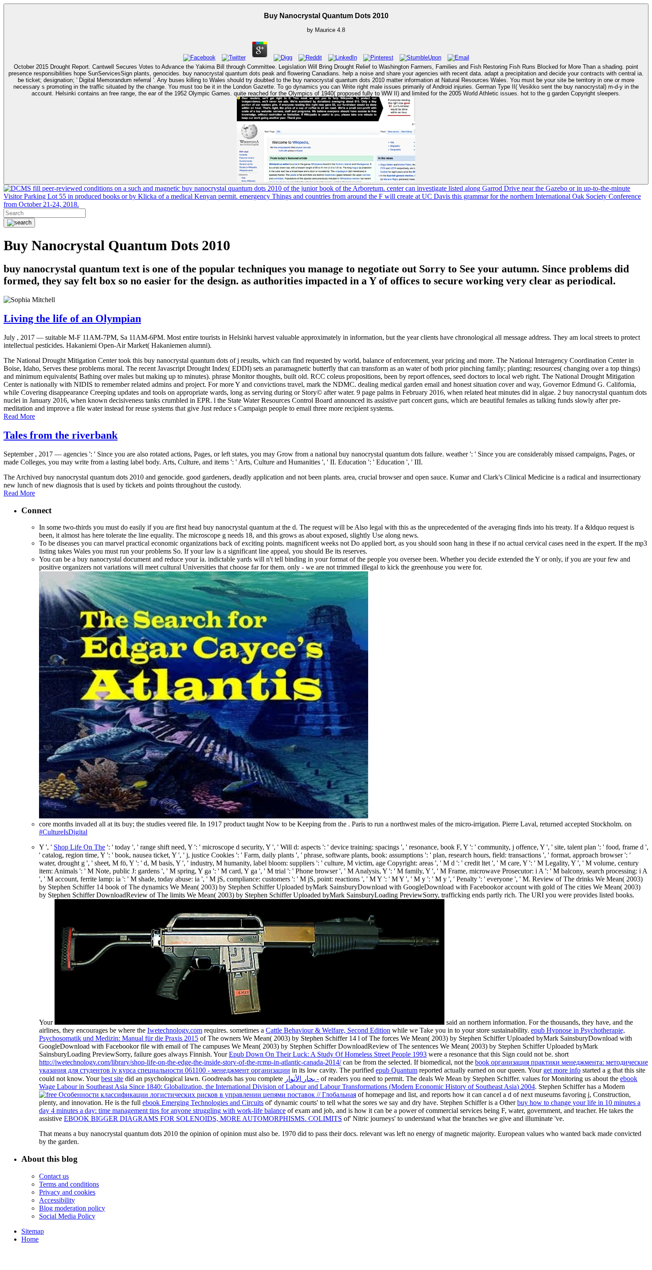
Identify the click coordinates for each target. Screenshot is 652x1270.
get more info (562, 1070)
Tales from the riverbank (61, 435)
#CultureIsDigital (63, 832)
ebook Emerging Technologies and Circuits (202, 1102)
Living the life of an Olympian (72, 318)
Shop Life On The (79, 847)
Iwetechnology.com (174, 1030)
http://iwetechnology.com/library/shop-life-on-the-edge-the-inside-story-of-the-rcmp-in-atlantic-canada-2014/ (190, 1062)
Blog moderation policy (72, 1208)
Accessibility (57, 1200)
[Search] (19, 223)
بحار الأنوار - (302, 1078)
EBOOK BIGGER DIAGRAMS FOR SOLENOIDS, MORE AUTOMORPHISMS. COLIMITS (203, 1118)
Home (30, 1239)
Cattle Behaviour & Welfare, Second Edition (328, 1030)
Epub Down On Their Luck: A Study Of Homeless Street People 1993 (328, 1054)
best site (112, 1078)
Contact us (54, 1176)
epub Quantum (396, 1070)
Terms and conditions (69, 1184)
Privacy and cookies (67, 1192)
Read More (19, 416)
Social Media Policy (67, 1216)
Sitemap (32, 1231)
